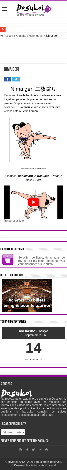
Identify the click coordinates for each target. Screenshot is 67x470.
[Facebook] (27, 449)
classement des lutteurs (19, 414)
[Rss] (21, 449)
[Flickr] (40, 449)
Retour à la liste (14, 220)
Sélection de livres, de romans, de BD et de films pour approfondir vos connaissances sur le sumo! (41, 261)
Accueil (8, 35)
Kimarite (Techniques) (29, 35)
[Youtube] (46, 449)
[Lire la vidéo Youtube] (33, 202)
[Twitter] (33, 449)
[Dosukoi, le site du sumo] (33, 9)
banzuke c (30, 411)
